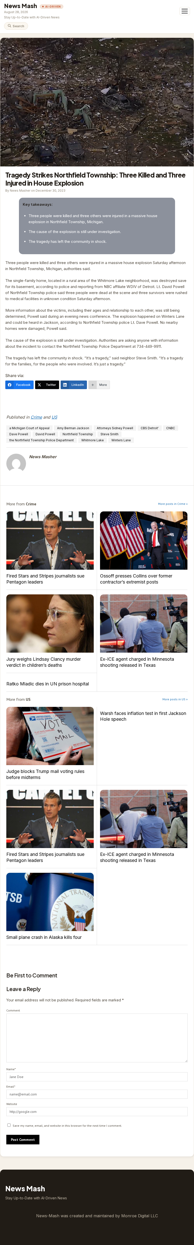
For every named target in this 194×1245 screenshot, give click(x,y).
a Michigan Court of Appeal (29, 428)
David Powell (45, 434)
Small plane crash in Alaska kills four (50, 902)
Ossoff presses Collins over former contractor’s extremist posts (143, 540)
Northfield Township (78, 434)
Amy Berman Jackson (73, 428)
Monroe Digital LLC (139, 1215)
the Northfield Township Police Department (41, 440)
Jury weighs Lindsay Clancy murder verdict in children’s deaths (50, 623)
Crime (36, 417)
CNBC (170, 428)
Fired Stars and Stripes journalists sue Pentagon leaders (50, 540)
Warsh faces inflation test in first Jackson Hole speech (143, 716)
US (54, 417)
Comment (13, 1010)
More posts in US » (175, 699)
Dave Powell (18, 434)
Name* (11, 1069)
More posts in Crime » (173, 504)
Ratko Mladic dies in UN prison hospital (47, 683)
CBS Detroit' (150, 428)
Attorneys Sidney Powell (115, 428)
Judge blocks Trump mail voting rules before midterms (50, 736)
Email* (10, 1086)
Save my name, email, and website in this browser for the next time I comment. (67, 1125)
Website (11, 1104)
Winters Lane (121, 440)
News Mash (20, 5)
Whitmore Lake (92, 440)
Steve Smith (109, 434)
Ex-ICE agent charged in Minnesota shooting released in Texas (143, 623)
